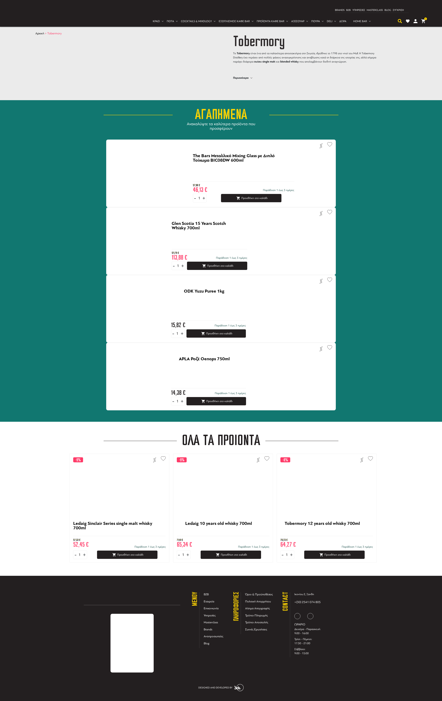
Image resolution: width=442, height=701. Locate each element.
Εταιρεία (209, 601)
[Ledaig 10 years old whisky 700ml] (218, 533)
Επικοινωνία (211, 608)
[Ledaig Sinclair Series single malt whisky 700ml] (115, 533)
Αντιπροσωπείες (213, 636)
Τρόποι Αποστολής (256, 622)
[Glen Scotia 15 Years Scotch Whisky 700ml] (205, 233)
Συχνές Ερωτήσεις (256, 629)
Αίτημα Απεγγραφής (257, 608)
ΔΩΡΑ (342, 21)
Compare (321, 145)
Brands (208, 629)
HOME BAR (360, 21)
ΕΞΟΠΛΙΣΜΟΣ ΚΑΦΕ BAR (234, 21)
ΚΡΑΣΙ (156, 21)
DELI (329, 21)
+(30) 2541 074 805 (307, 602)
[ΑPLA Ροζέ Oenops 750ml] (204, 369)
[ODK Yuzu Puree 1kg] (204, 301)
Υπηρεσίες (210, 615)
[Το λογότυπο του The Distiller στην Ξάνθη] (219, 10)
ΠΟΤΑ (170, 21)
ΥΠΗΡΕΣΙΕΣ (358, 10)
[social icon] (297, 616)
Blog (206, 643)
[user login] (415, 21)
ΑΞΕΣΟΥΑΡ (297, 21)
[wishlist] (408, 21)
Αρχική (39, 33)
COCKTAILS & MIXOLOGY (196, 21)
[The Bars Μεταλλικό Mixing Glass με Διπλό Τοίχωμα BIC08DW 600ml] (239, 166)
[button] (328, 143)
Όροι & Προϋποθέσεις (259, 594)
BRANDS (339, 10)
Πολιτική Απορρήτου (258, 601)
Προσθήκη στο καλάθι (254, 198)
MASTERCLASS (375, 10)
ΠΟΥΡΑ (315, 21)
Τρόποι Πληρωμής (256, 615)
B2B (348, 10)
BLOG (388, 10)
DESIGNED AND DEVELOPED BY (215, 687)
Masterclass (211, 622)
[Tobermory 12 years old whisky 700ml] (322, 533)
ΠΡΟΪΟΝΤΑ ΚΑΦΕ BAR (270, 21)
